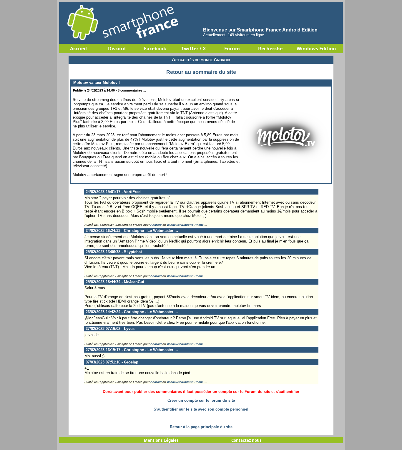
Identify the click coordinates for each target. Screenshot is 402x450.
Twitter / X (193, 48)
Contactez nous (246, 440)
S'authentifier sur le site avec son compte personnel (201, 409)
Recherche (270, 48)
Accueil (78, 48)
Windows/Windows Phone (185, 224)
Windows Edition (316, 48)
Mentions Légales (161, 440)
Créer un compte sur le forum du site (201, 400)
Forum (232, 48)
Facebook (155, 48)
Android (156, 224)
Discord (117, 48)
